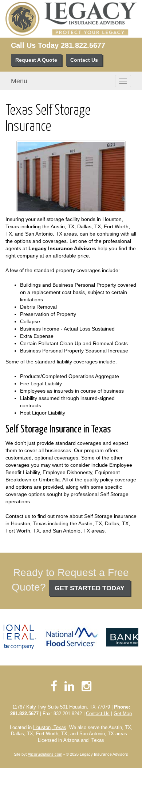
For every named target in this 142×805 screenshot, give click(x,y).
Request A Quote (36, 60)
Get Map (123, 713)
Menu (19, 81)
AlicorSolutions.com (45, 754)
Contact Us (84, 60)
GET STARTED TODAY (90, 588)
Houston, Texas (49, 727)
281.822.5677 (83, 45)
